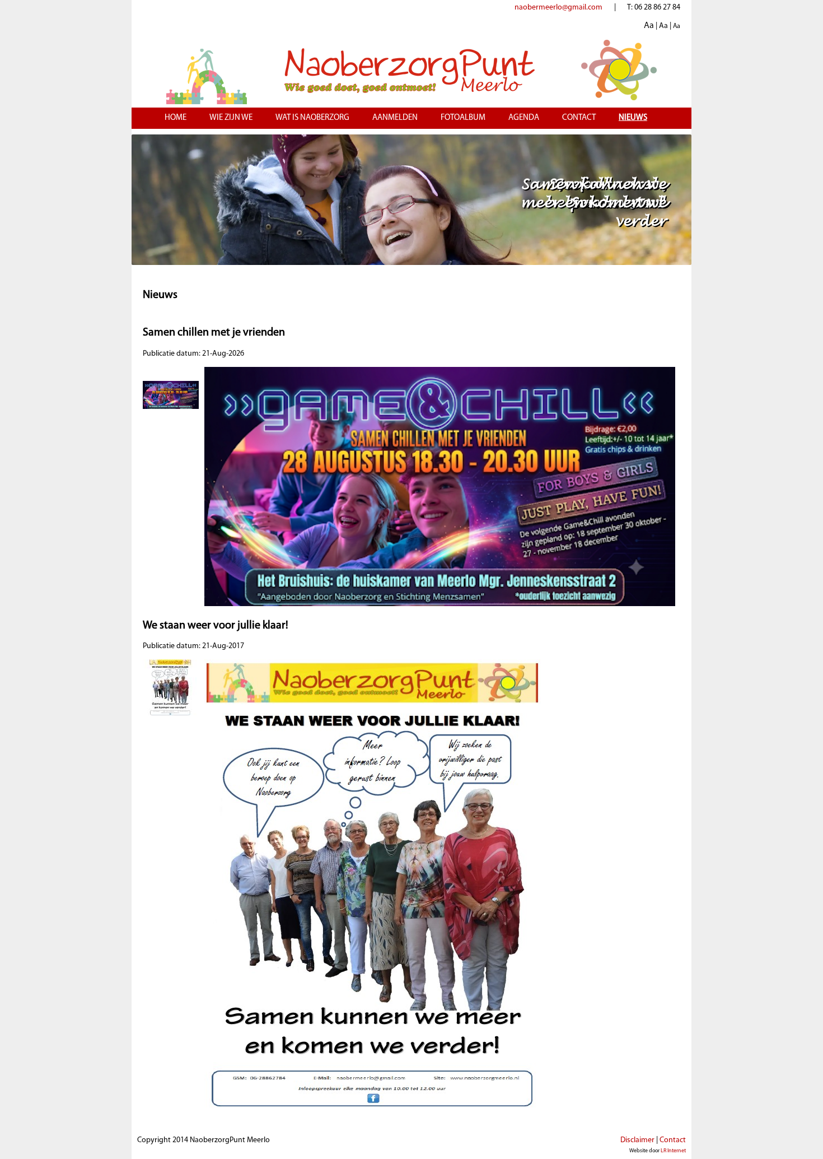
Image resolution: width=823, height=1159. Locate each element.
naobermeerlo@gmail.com (558, 7)
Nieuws (633, 118)
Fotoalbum (463, 118)
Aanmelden (395, 118)
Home (175, 118)
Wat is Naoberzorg (312, 118)
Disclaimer (637, 1140)
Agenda (523, 118)
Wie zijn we (230, 118)
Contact (579, 118)
